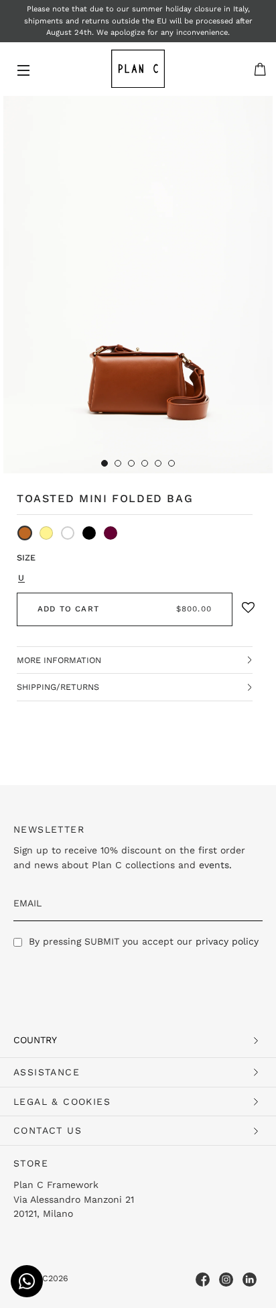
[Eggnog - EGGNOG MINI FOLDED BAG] (46, 533)
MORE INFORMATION (59, 660)
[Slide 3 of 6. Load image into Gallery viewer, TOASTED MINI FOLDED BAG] (131, 463)
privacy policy (227, 941)
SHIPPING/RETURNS (58, 687)
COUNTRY (35, 1039)
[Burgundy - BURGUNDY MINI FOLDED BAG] (110, 533)
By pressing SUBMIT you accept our (144, 941)
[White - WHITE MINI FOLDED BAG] (68, 533)
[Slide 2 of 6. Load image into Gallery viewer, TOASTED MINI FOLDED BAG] (118, 463)
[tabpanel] (138, 284)
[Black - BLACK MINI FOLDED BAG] (89, 533)
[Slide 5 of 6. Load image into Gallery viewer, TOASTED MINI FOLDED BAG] (158, 463)
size (26, 557)
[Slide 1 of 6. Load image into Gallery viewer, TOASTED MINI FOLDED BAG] (104, 463)
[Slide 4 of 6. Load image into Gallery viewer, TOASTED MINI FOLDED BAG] (144, 463)
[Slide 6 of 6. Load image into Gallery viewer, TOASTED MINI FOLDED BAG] (171, 463)
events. (215, 864)
